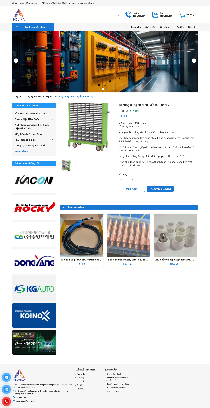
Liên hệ (191, 27)
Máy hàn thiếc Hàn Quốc (29, 134)
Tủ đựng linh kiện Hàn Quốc (38, 96)
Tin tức (180, 27)
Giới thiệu (150, 27)
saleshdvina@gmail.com (26, 3)
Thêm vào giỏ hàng (160, 188)
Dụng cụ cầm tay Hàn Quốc (30, 145)
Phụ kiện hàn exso (25, 139)
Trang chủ (136, 27)
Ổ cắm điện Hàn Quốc (27, 119)
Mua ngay (131, 188)
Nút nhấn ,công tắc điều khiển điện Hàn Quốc (32, 126)
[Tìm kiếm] (118, 14)
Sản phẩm (164, 27)
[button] (194, 60)
